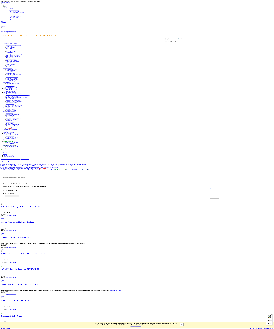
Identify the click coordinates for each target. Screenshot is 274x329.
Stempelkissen (6, 82)
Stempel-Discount (7, 133)
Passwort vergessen (13, 17)
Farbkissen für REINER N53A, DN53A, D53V (17, 301)
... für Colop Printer (10, 73)
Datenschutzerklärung (136, 326)
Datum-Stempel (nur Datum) (12, 55)
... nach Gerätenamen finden (12, 83)
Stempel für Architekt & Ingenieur (14, 101)
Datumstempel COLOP (11, 60)
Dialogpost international (8, 132)
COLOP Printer (9, 48)
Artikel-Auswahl (4, 159)
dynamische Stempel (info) (12, 146)
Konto (2, 21)
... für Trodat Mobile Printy (12, 79)
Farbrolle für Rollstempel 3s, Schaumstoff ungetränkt (20, 207)
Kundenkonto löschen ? (14, 15)
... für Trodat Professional (12, 77)
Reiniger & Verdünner (11, 109)
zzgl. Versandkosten (11, 215)
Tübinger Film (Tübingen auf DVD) (11, 129)
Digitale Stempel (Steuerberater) (16, 12)
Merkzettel (3, 25)
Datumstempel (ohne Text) (12, 127)
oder (171, 39)
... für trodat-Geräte (44, 167)
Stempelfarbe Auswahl (11, 110)
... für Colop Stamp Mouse (12, 80)
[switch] (269, 323)
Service (5, 154)
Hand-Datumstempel (11, 59)
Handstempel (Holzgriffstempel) (13, 45)
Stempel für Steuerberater (12, 96)
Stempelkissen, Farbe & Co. (12, 124)
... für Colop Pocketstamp (12, 78)
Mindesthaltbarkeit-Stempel (12, 114)
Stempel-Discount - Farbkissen (13, 134)
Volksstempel (9, 66)
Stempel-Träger (9, 113)
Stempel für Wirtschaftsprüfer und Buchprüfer (16, 97)
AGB (261, 328)
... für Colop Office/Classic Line (13, 74)
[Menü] (272, 315)
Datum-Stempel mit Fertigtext (13, 56)
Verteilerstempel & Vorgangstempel (14, 93)
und (167, 39)
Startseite (5, 152)
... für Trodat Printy (10, 75)
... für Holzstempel (10, 70)
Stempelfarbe (6, 107)
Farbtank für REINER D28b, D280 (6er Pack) (17, 237)
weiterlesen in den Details (115, 290)
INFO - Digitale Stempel (14, 11)
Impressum (11, 19)
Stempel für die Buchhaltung (12, 98)
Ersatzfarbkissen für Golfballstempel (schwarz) (18, 222)
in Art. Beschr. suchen (171, 41)
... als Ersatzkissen (10, 86)
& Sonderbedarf (9, 111)
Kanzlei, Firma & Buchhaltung (10, 92)
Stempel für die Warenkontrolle (13, 100)
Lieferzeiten (11, 8)
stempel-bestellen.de (5, 328)
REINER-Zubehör (10, 91)
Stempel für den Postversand (12, 102)
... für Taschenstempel (9, 167)
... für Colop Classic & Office (21, 167)
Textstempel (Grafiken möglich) (10, 43)
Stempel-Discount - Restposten (13, 137)
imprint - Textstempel (11, 138)
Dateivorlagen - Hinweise (15, 16)
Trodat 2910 (9, 65)
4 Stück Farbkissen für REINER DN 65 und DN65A (19, 284)
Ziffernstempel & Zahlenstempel (13, 118)
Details (2, 218)
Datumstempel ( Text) (12, 125)
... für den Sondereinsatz (11, 87)
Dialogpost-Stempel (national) (10, 131)
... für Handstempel (10, 84)
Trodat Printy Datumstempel (12, 61)
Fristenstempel (9, 120)
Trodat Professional (10, 47)
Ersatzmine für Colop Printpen (12, 316)
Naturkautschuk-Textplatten (12, 142)
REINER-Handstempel (11, 89)
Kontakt (11, 13)
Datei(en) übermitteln (14, 10)
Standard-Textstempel (11, 116)
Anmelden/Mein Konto (8, 156)
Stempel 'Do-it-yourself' (11, 119)
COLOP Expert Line (11, 51)
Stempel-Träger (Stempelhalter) (13, 106)
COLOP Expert (9, 63)
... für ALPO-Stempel (11, 72)
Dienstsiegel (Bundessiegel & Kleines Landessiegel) (18, 95)
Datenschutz (266, 328)
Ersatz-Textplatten (7, 68)
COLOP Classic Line (11, 50)
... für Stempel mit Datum (12, 69)
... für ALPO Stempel (53, 167)
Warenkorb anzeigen (8, 155)
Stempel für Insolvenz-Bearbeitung (14, 105)
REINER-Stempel (7, 88)
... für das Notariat (10, 104)
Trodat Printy (9, 46)
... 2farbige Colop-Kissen (33, 167)
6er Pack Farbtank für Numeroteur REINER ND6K (20, 269)
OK (182, 324)
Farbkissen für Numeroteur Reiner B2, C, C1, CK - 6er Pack (23, 254)
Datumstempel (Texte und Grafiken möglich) (13, 54)
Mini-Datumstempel (10, 57)
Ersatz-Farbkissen (10, 122)
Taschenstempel (9, 52)
